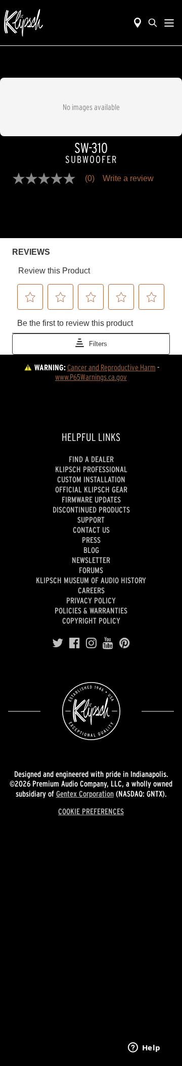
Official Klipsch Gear (91, 489)
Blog (91, 549)
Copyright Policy (91, 620)
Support (91, 519)
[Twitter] (57, 643)
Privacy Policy (91, 600)
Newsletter (91, 560)
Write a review (128, 179)
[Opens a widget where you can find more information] (144, 1048)
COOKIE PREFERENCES (91, 811)
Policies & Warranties (91, 610)
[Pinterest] (124, 643)
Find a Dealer (91, 459)
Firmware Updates (91, 499)
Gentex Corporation (85, 793)
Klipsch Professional (91, 469)
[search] (152, 22)
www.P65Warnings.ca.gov (91, 376)
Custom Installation (91, 479)
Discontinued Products (91, 509)
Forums (91, 570)
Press (91, 539)
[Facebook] (74, 643)
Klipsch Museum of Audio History (91, 580)
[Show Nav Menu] (169, 22)
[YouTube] (108, 643)
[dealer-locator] (137, 22)
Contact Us (91, 529)
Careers (91, 590)
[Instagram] (91, 643)
